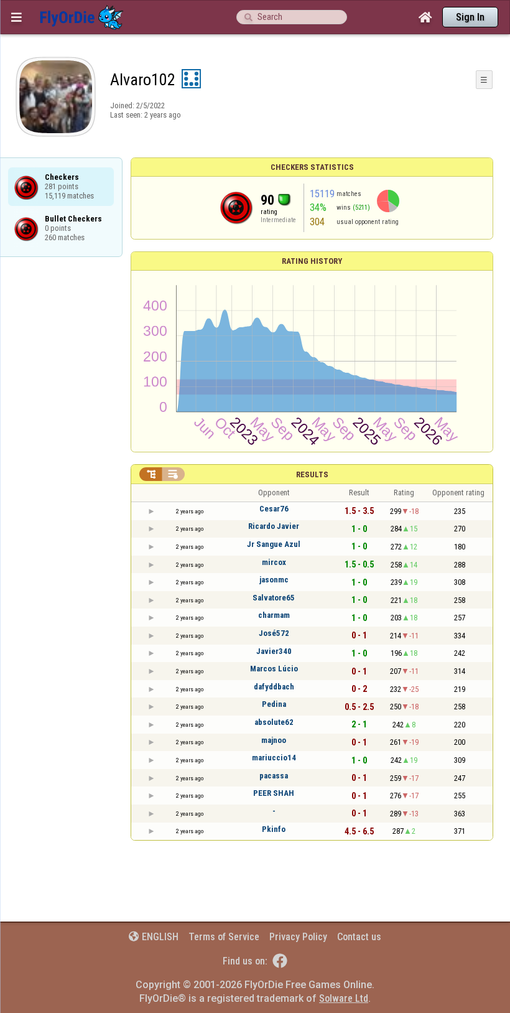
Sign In (470, 17)
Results (312, 474)
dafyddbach (274, 686)
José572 (274, 633)
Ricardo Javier (273, 526)
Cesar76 (274, 508)
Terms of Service (223, 937)
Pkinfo (273, 829)
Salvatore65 (274, 597)
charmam (274, 615)
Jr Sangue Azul (273, 544)
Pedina (274, 704)
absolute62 (274, 722)
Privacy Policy (298, 937)
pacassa (273, 775)
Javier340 (274, 651)
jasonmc (274, 579)
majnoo (273, 740)
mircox (274, 562)
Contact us (359, 937)
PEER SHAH (273, 793)
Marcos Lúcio (274, 668)
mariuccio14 (274, 757)
